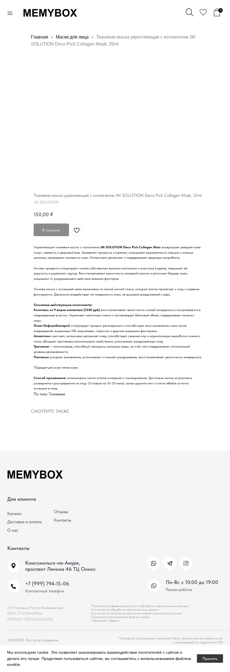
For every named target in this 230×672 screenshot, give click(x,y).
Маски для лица (72, 37)
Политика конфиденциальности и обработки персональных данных (139, 606)
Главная (39, 37)
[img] (153, 563)
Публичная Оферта (105, 621)
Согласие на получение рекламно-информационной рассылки (136, 613)
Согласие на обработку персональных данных (125, 610)
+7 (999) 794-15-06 (47, 584)
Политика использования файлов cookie (120, 617)
